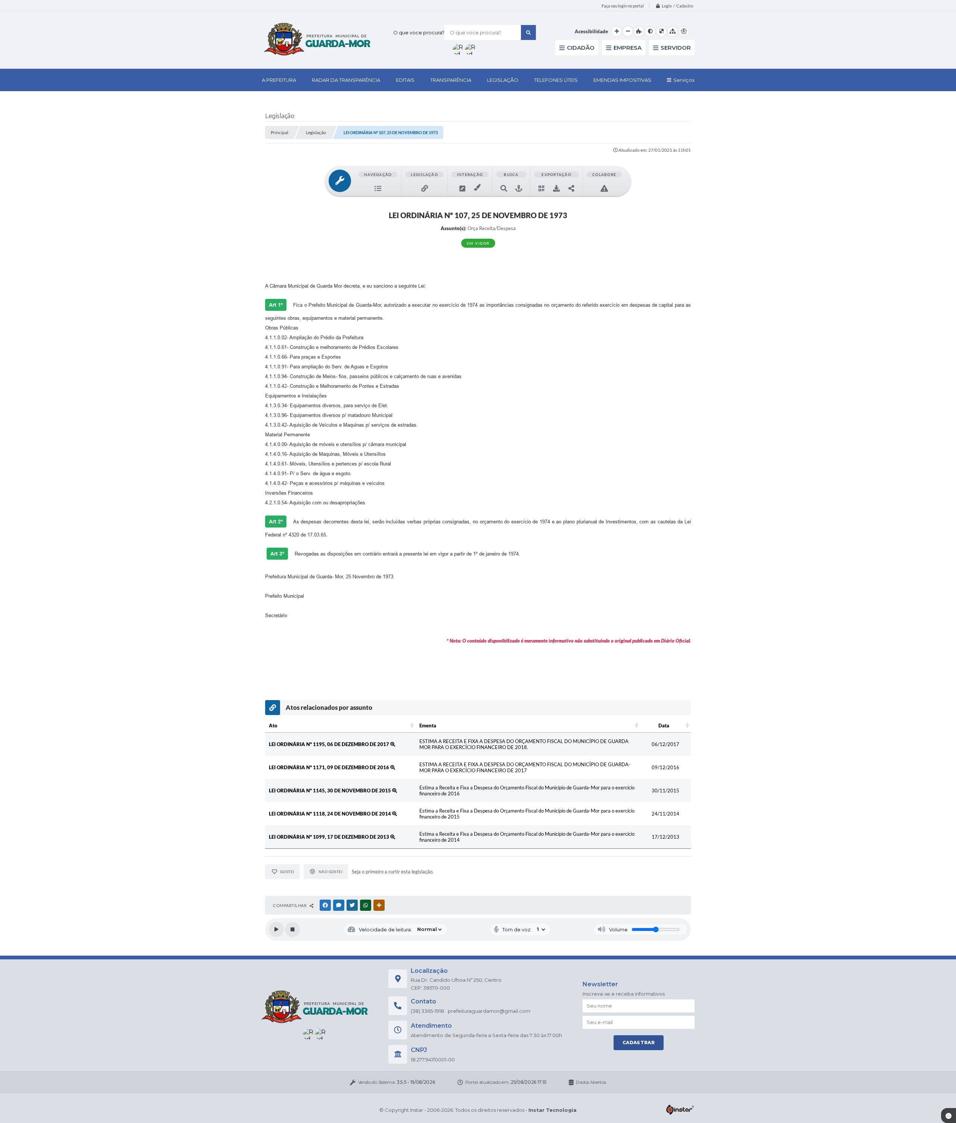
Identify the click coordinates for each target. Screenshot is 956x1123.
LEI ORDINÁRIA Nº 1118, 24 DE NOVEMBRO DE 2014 (330, 814)
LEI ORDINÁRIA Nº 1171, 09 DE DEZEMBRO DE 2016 (329, 767)
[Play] (276, 929)
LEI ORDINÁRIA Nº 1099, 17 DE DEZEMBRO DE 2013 (329, 837)
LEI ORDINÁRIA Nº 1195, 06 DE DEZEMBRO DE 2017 (329, 744)
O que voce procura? (418, 32)
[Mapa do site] (672, 31)
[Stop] (292, 929)
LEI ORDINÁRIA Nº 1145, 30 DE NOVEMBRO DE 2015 (330, 790)
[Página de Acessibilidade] (684, 31)
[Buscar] (528, 32)
